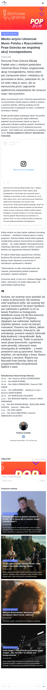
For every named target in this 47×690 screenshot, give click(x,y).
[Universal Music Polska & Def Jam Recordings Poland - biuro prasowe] (4, 5)
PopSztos (18, 225)
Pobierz (42, 481)
